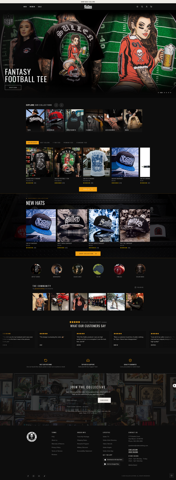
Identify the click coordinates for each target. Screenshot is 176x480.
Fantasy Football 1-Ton (62, 178)
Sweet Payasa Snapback (64, 243)
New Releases (32, 142)
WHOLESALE (132, 465)
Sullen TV (106, 436)
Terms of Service (57, 451)
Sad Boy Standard (88, 178)
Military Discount (82, 447)
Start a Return (133, 450)
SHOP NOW (13, 87)
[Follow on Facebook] (28, 476)
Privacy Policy (56, 447)
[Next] (170, 54)
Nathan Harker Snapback (96, 243)
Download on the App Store (114, 459)
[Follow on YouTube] (39, 476)
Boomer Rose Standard (33, 178)
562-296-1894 (138, 441)
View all (86, 189)
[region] (88, 54)
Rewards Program (83, 444)
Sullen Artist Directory (110, 440)
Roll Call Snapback (126, 243)
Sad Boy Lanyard (145, 178)
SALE (40, 7)
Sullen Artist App (108, 451)
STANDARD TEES (81, 142)
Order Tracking (133, 452)
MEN (25, 7)
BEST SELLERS (45, 142)
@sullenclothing (40, 288)
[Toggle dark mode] (137, 6)
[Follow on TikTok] (44, 476)
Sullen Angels (107, 447)
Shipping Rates (82, 440)
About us (54, 440)
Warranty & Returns (58, 444)
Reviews (54, 454)
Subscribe (104, 400)
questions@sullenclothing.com (138, 445)
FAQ (53, 436)
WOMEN (32, 7)
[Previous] (5, 54)
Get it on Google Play (113, 464)
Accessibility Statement (84, 451)
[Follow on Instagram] (33, 476)
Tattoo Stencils (107, 444)
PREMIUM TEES (68, 142)
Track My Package (83, 436)
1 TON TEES (56, 142)
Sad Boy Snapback (117, 178)
